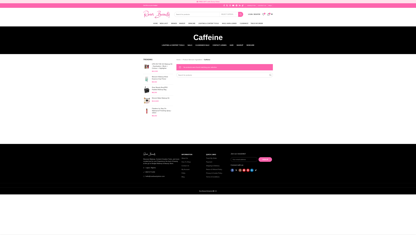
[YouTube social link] (233, 5)
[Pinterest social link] (236, 5)
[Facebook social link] (224, 5)
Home (178, 59)
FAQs (183, 173)
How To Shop (186, 162)
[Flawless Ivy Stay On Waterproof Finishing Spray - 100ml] (146, 112)
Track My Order (211, 158)
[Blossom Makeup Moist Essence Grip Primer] (146, 79)
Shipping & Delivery (212, 166)
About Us (185, 158)
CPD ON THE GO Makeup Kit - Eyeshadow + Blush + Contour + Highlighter (162, 66)
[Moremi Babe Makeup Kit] (146, 100)
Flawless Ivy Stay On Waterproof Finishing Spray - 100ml (162, 111)
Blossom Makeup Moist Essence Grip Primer (160, 78)
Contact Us (185, 166)
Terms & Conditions (212, 177)
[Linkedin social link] (239, 5)
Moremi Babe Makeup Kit (160, 98)
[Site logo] (156, 14)
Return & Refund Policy (214, 169)
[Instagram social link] (230, 5)
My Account (185, 169)
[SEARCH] (240, 14)
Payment (209, 162)
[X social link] (227, 5)
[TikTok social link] (242, 5)
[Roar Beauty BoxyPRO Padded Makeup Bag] (146, 90)
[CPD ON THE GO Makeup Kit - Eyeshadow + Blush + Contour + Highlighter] (146, 67)
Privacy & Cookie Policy (214, 173)
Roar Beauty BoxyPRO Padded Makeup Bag (160, 88)
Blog (183, 177)
